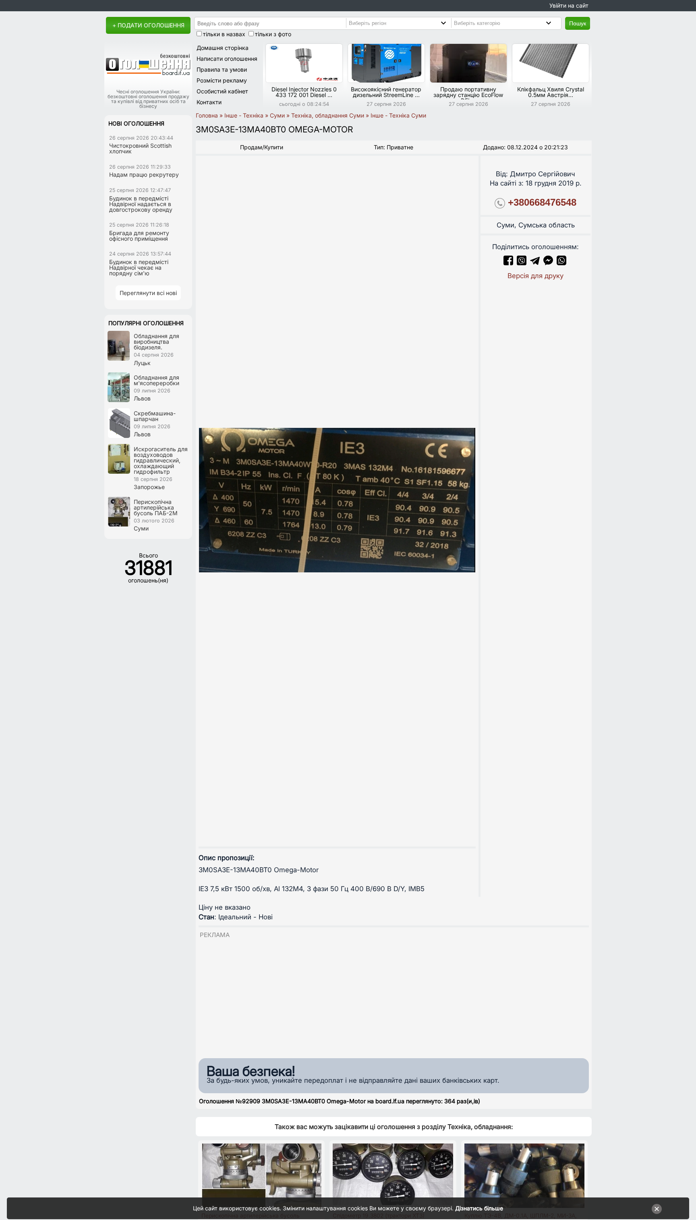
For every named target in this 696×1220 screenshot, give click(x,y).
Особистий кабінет (222, 91)
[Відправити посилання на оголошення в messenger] (549, 263)
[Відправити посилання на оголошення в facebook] (508, 263)
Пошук (577, 23)
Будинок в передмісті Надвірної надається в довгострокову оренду (140, 204)
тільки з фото (273, 34)
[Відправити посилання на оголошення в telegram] (535, 263)
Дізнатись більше (479, 1208)
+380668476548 (542, 202)
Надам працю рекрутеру (144, 174)
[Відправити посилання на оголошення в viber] (521, 263)
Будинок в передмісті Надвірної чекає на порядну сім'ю (138, 267)
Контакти (209, 102)
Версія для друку (535, 276)
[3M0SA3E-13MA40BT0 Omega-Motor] (337, 500)
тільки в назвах (224, 34)
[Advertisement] (394, 995)
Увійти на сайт (568, 5)
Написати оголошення (227, 58)
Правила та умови (222, 69)
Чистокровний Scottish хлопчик (140, 148)
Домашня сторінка (223, 47)
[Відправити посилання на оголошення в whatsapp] (561, 263)
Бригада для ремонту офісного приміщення (139, 235)
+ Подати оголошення (148, 25)
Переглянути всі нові (148, 292)
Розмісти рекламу (222, 80)
